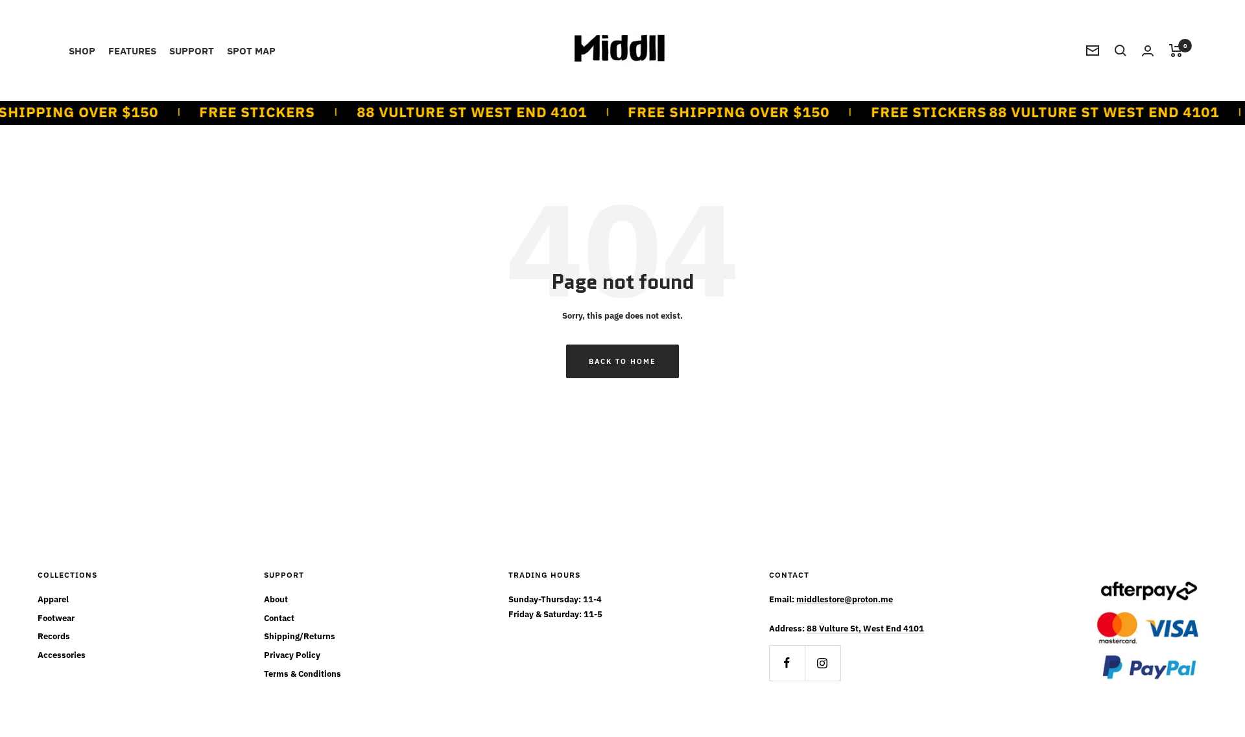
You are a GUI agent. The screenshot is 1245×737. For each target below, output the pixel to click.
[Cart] (1176, 50)
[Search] (1120, 50)
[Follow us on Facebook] (787, 663)
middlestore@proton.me (844, 599)
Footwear (56, 618)
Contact (279, 618)
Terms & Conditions (302, 673)
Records (54, 636)
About (276, 599)
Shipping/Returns (299, 636)
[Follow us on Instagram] (822, 663)
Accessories (62, 655)
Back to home (622, 361)
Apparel (53, 599)
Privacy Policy (292, 655)
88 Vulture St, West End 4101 (865, 628)
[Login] (1148, 50)
